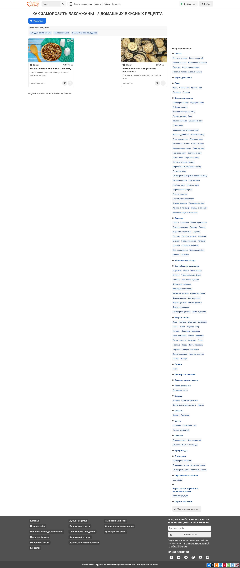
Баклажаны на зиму (181, 144)
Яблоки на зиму (196, 139)
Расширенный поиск (115, 521)
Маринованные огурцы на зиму (186, 130)
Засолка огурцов (180, 180)
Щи (200, 88)
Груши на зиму (193, 185)
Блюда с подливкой (190, 349)
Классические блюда (185, 260)
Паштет (201, 405)
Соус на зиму (194, 180)
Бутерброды (181, 450)
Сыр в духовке (194, 298)
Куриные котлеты (196, 354)
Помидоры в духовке (181, 312)
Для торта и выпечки (185, 374)
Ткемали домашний (181, 430)
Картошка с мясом (198, 470)
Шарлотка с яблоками (182, 232)
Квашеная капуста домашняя (185, 212)
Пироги (176, 223)
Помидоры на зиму (181, 103)
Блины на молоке (188, 241)
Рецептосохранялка (83, 4)
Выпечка (179, 218)
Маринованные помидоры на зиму (187, 167)
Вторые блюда (182, 317)
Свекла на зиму (179, 171)
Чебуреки (192, 340)
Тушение (176, 280)
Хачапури (202, 236)
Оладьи (202, 227)
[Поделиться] (237, 565)
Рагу (197, 327)
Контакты (35, 548)
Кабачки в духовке (180, 293)
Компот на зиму (197, 135)
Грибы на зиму (179, 185)
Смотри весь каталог (187, 509)
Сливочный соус (190, 425)
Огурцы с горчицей (199, 208)
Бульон (194, 88)
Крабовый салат (179, 63)
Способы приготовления (187, 266)
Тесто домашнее (183, 386)
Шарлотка (184, 223)
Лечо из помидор (180, 194)
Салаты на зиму (179, 116)
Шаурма (176, 400)
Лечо (190, 116)
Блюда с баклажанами (41, 33)
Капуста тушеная (180, 354)
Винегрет (176, 67)
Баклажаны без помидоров (84, 33)
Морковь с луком (198, 465)
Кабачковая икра (180, 121)
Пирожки (193, 227)
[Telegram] (232, 565)
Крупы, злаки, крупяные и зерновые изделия (185, 489)
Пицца (184, 345)
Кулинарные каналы (115, 531)
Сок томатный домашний (183, 199)
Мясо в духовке (195, 303)
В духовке (177, 271)
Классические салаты (197, 63)
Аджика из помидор (181, 208)
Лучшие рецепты (78, 521)
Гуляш (200, 340)
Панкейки (185, 255)
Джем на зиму (199, 148)
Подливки (177, 425)
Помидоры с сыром (181, 470)
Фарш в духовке (179, 303)
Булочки (176, 236)
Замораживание (179, 298)
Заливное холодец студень (184, 405)
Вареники (199, 336)
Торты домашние (183, 77)
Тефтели (176, 349)
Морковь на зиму (192, 158)
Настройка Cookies (39, 542)
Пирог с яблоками (183, 501)
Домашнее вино (179, 440)
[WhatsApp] (228, 565)
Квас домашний (194, 440)
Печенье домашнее (199, 223)
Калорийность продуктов (82, 531)
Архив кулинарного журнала (84, 542)
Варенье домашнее (181, 135)
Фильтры (38, 21)
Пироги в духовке (189, 236)
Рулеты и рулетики (189, 400)
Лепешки (201, 241)
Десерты (179, 411)
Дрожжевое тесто (180, 390)
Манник (176, 255)
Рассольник (184, 88)
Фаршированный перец (182, 289)
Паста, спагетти (179, 340)
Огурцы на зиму (197, 103)
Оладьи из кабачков (190, 246)
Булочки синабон (197, 250)
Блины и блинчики (180, 227)
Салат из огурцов (180, 58)
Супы (177, 83)
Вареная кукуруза (180, 496)
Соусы (178, 421)
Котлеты (182, 322)
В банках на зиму (180, 107)
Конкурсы (116, 4)
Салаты (178, 53)
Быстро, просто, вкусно (186, 380)
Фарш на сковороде (181, 307)
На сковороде (196, 271)
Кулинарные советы (79, 526)
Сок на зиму (178, 125)
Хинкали (176, 331)
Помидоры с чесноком (182, 461)
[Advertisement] (191, 27)
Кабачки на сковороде (182, 284)
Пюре (175, 369)
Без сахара (177, 480)
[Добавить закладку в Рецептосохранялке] (64, 83)
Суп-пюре (177, 92)
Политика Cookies (39, 537)
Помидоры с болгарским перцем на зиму (190, 176)
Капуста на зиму (195, 153)
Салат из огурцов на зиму (183, 162)
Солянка (186, 92)
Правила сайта (37, 526)
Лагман (176, 359)
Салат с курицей (196, 58)
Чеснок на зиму (179, 153)
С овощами (180, 456)
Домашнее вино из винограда (185, 445)
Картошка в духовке (190, 280)
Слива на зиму (197, 144)
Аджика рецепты (180, 203)
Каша (175, 322)
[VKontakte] (209, 565)
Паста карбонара (195, 345)
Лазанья (176, 345)
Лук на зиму (178, 158)
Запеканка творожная (191, 331)
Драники (176, 246)
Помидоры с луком (181, 465)
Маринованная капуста (182, 190)
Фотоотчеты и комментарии (119, 526)
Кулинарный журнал (80, 537)
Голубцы (190, 327)
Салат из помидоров (190, 67)
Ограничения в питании (186, 475)
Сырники (196, 232)
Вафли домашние (180, 250)
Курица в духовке (197, 293)
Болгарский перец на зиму (184, 112)
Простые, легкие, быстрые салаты (187, 72)
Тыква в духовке (199, 312)
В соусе (176, 275)
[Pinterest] (224, 565)
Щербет (176, 415)
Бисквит (176, 241)
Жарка (186, 271)
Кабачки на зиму (195, 121)
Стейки (182, 327)
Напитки (179, 436)
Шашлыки (192, 322)
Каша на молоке (179, 336)
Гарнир (178, 364)
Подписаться (190, 534)
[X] (212, 565)
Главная (34, 521)
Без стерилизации (180, 139)
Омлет (191, 336)
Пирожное (185, 415)
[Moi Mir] (220, 565)
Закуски (178, 396)
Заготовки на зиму (184, 98)
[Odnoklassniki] (216, 565)
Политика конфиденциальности (46, 531)
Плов (175, 327)
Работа (107, 4)
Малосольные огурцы (182, 148)
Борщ (175, 88)
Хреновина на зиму (196, 203)
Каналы (97, 4)
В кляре (184, 359)
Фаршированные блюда (191, 275)
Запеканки (202, 322)
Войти (207, 4)
